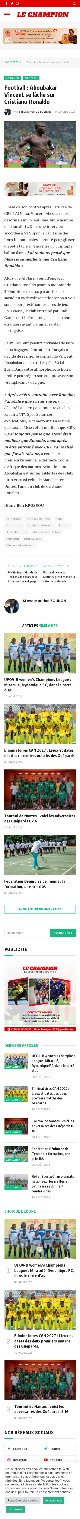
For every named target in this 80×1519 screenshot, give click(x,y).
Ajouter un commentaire (40, 909)
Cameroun (14, 525)
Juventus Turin (16, 532)
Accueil (31, 62)
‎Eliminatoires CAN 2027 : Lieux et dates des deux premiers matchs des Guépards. (40, 753)
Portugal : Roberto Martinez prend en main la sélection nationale (59, 576)
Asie (58, 519)
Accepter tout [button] (53, 1500)
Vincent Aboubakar (20, 545)
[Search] (74, 3)
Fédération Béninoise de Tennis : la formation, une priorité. (35, 884)
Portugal (12, 539)
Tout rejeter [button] (16, 1509)
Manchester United (46, 532)
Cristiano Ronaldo (41, 525)
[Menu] (7, 14)
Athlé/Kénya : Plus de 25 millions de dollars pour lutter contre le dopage (22, 576)
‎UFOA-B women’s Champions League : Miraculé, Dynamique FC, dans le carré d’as (37, 684)
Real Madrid (33, 539)
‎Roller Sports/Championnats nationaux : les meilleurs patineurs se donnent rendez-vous (53, 1183)
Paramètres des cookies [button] (23, 1500)
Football (31, 78)
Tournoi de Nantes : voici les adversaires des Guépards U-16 (39, 818)
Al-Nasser (13, 519)
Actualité (13, 78)
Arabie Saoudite (38, 519)
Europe (64, 525)
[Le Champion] (43, 14)
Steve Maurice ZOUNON (35, 111)
